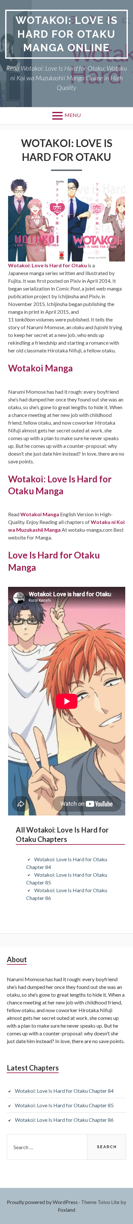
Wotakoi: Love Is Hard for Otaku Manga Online (66, 34)
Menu (73, 115)
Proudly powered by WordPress (42, 1202)
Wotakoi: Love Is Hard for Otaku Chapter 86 (64, 1120)
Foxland (66, 1210)
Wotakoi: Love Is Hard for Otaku (47, 265)
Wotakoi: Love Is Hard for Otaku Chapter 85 (64, 1105)
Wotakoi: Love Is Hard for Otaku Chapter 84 (64, 1091)
